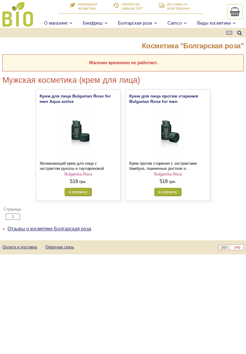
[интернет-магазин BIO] (17, 24)
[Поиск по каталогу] (240, 33)
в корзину (78, 191)
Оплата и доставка (19, 247)
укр (237, 247)
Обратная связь (59, 247)
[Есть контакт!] (229, 33)
